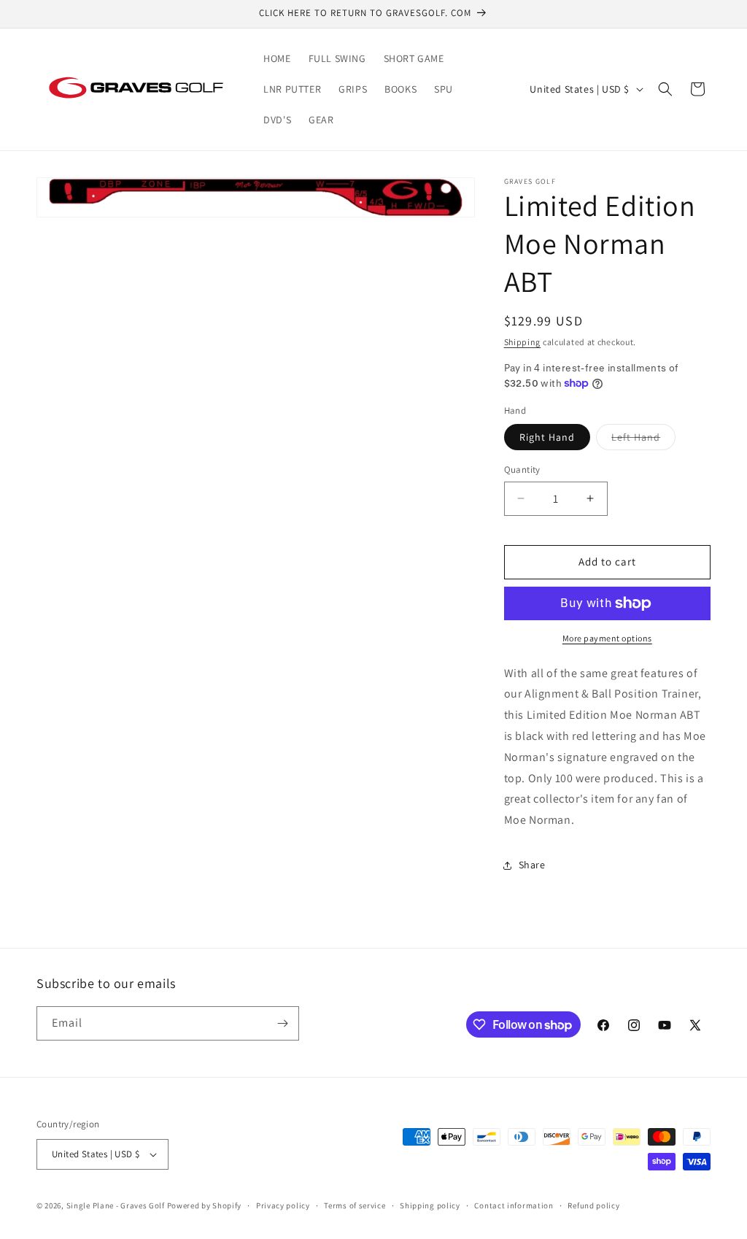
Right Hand (547, 437)
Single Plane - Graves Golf (115, 1205)
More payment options (607, 638)
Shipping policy (430, 1205)
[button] (665, 89)
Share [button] (532, 864)
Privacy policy (283, 1205)
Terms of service (354, 1205)
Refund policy (593, 1205)
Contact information (513, 1205)
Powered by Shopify (204, 1205)
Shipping (522, 341)
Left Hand (643, 440)
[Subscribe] (282, 1023)
